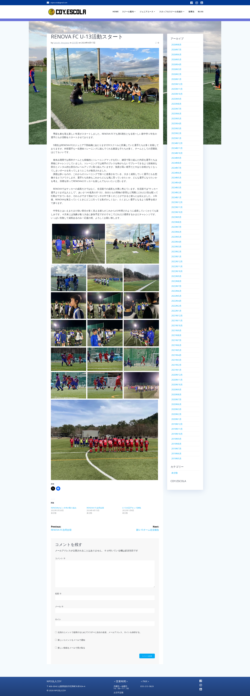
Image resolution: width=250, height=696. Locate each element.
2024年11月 (177, 148)
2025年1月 (176, 138)
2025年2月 (176, 133)
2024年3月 (176, 187)
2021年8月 (176, 335)
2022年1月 (176, 310)
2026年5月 (176, 59)
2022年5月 (176, 295)
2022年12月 (177, 261)
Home (116, 11)
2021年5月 (176, 350)
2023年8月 (176, 222)
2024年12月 (177, 143)
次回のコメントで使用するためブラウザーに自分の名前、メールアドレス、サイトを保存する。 (100, 632)
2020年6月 (176, 404)
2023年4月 (176, 241)
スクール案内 (128, 11)
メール (59, 606)
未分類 (75, 42)
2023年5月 (176, 236)
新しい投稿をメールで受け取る (71, 647)
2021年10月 (177, 325)
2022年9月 (176, 276)
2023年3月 (176, 246)
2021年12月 (177, 315)
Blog (200, 11)
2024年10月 (177, 153)
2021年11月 (177, 320)
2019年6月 (176, 453)
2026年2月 (176, 74)
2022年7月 (176, 286)
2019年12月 (177, 424)
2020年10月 (177, 384)
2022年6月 (176, 291)
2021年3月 (176, 359)
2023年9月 (176, 217)
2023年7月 (176, 226)
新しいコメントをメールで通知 (71, 640)
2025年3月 (176, 128)
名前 (58, 593)
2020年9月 (176, 389)
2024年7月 (176, 167)
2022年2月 (176, 305)
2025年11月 (177, 89)
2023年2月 (176, 251)
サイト (58, 619)
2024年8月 (176, 162)
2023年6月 (176, 231)
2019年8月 (176, 443)
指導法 (191, 11)
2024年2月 (176, 192)
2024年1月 (176, 197)
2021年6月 (176, 345)
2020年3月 (176, 409)
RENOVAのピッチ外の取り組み (63, 508)
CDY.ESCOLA (178, 481)
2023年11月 (177, 207)
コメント (60, 558)
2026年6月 (176, 54)
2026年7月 (176, 49)
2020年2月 (176, 414)
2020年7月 (176, 399)
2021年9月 (176, 330)
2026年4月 (176, 64)
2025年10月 (177, 93)
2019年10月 (177, 433)
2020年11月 (177, 379)
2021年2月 (176, 364)
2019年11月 (177, 428)
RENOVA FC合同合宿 (95, 508)
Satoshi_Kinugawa (61, 42)
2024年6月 (176, 172)
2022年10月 (177, 271)
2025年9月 (176, 98)
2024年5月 (176, 177)
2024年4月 (176, 182)
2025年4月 (176, 123)
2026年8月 (176, 44)
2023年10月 (177, 212)
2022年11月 (177, 266)
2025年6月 (176, 113)
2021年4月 (176, 355)
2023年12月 (177, 202)
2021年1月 (176, 369)
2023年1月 (176, 256)
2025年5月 (176, 118)
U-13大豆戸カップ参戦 (131, 508)
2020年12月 (177, 374)
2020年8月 (176, 394)
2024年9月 (176, 157)
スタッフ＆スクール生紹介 (171, 11)
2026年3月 (176, 69)
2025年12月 (177, 84)
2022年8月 (176, 281)
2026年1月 (176, 79)
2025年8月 (176, 103)
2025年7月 (176, 108)
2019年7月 (176, 448)
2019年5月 (176, 458)
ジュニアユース (146, 11)
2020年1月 (176, 419)
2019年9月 (176, 438)
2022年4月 (176, 300)
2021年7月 (176, 340)
